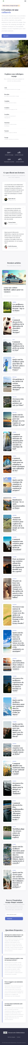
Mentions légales (11, 1037)
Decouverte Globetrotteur (16, 1032)
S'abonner (9, 918)
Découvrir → (7, 36)
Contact (18, 1037)
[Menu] (25, 1)
